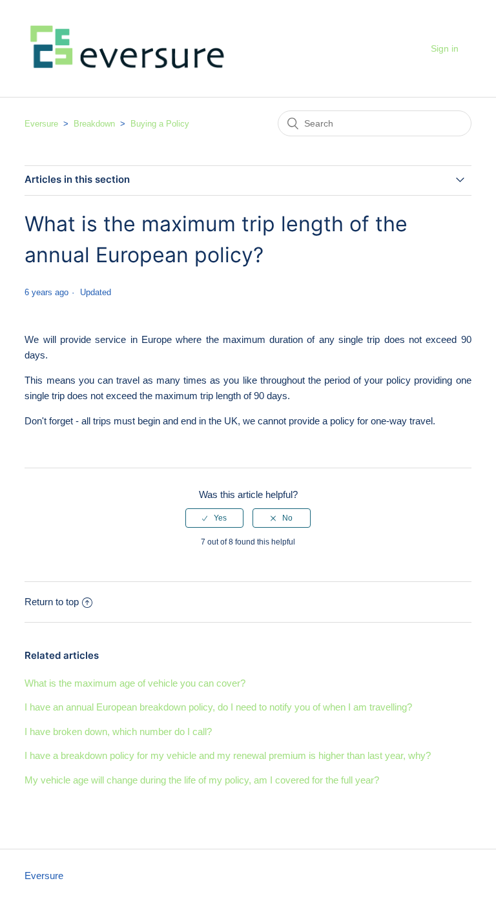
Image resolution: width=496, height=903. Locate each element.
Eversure (41, 124)
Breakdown (94, 124)
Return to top (52, 601)
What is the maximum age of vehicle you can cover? (135, 683)
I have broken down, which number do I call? (118, 731)
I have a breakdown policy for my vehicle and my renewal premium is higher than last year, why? (228, 755)
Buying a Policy (159, 124)
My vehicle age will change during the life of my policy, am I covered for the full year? (202, 779)
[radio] (214, 518)
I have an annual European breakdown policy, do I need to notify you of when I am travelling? (218, 706)
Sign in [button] (445, 48)
